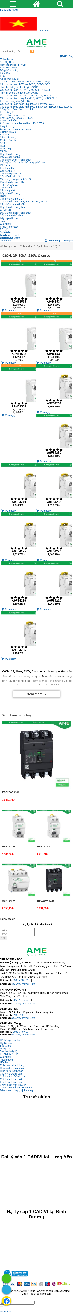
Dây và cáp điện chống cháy (15, 212)
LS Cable (5, 165)
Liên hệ (4, 235)
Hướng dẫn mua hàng (12, 1068)
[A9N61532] (54, 336)
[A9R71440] (19, 880)
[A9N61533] (18, 336)
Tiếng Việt (43, 30)
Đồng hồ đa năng (9, 70)
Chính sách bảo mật (11, 1079)
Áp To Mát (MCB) (9, 78)
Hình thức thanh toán (11, 1070)
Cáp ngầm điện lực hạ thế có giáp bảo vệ (22, 162)
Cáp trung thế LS (9, 168)
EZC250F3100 (10, 792)
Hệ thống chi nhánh (10, 1040)
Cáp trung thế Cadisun (12, 215)
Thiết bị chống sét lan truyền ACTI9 (19, 87)
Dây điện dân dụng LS (12, 182)
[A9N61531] (18, 389)
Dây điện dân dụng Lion (12, 207)
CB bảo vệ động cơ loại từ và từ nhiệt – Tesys (25, 81)
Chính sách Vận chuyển (13, 1084)
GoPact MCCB (8, 131)
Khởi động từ (7, 112)
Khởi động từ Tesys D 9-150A (16, 117)
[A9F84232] (54, 486)
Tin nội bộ (5, 240)
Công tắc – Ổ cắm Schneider (15, 129)
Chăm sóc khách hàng (12, 1065)
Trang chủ (9, 246)
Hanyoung (5, 148)
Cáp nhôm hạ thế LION (12, 204)
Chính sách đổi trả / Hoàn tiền (16, 1087)
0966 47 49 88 (20, 1000)
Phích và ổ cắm (8, 120)
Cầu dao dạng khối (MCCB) (15, 101)
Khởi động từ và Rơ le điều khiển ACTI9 (22, 123)
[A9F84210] (54, 584)
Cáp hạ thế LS (8, 170)
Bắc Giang (5, 1045)
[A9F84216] (18, 584)
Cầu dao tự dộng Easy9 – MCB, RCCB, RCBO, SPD (28, 98)
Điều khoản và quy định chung (16, 1090)
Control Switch (8, 140)
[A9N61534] (54, 284)
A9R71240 (8, 846)
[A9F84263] (54, 387)
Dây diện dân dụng (10, 193)
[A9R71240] (19, 826)
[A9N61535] (18, 284)
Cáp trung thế (7, 190)
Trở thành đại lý (8, 1051)
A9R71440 (8, 900)
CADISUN (5, 210)
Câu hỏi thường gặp (11, 1073)
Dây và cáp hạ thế (10, 157)
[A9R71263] (54, 826)
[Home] (36, 43)
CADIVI (4, 151)
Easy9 (3, 126)
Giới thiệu (5, 223)
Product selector (9, 226)
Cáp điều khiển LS (10, 176)
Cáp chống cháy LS (10, 173)
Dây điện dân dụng (10, 154)
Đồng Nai (5, 1048)
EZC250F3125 (45, 900)
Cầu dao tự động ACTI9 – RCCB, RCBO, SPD (25, 84)
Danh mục (8, 59)
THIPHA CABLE (9, 184)
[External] (15, 1277)
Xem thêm (34, 694)
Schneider (26, 246)
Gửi (3, 937)
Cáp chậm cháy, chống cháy (15, 159)
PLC (2, 76)
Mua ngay (10, 310)
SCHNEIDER (7, 62)
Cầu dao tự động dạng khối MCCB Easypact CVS (27, 104)
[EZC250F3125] (54, 880)
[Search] (32, 51)
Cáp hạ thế (6, 187)
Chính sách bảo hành (11, 1082)
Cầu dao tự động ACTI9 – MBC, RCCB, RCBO (25, 95)
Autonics (5, 134)
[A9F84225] (18, 535)
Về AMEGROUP (9, 1054)
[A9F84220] (54, 535)
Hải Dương (6, 1043)
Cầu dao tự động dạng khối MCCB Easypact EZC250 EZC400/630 (36, 106)
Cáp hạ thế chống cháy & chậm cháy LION (23, 201)
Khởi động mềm (8, 67)
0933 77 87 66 (20, 980)
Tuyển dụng (6, 237)
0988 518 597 (20, 1015)
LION (3, 196)
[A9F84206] (18, 634)
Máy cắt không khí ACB (13, 64)
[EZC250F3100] (36, 754)
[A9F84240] (18, 486)
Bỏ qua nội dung (9, 9)
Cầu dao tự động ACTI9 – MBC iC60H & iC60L (25, 90)
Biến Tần (5, 73)
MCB (2, 145)
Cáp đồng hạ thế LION (12, 198)
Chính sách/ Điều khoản (13, 1076)
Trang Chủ (5, 221)
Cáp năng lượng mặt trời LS (15, 179)
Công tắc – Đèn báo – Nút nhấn (17, 109)
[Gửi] (1, 1306)
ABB (2, 143)
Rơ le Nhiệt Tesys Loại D (13, 115)
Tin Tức (4, 232)
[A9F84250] (54, 437)
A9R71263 (43, 846)
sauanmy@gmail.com (23, 983)
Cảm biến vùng (8, 137)
